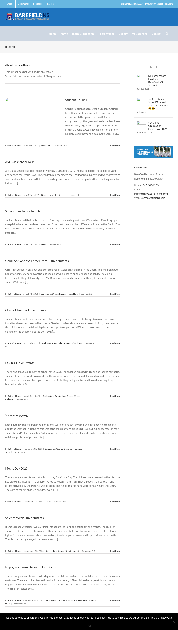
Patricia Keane (14, 145)
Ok (89, 625)
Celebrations (48, 396)
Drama (55, 294)
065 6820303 (151, 185)
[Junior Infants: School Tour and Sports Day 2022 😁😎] (141, 99)
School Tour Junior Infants (23, 211)
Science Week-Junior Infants (24, 518)
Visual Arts (77, 343)
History (86, 600)
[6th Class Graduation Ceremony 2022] (141, 123)
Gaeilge (69, 396)
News (43, 145)
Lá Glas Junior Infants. (20, 363)
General (44, 195)
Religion (9, 399)
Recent (153, 67)
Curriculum (46, 294)
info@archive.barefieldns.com (159, 3)
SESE (61, 195)
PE (56, 195)
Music (69, 294)
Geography (69, 449)
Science (61, 343)
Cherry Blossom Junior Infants (25, 310)
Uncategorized (72, 551)
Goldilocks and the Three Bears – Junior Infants (37, 261)
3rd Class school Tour (19, 162)
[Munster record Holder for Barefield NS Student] (141, 76)
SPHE (49, 145)
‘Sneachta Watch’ (16, 416)
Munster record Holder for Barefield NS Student (157, 80)
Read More (115, 145)
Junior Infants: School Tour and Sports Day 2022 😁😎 (158, 104)
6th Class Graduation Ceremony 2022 (157, 125)
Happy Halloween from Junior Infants (30, 567)
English (62, 294)
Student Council (76, 100)
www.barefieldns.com (153, 197)
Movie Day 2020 (16, 468)
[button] (167, 33)
